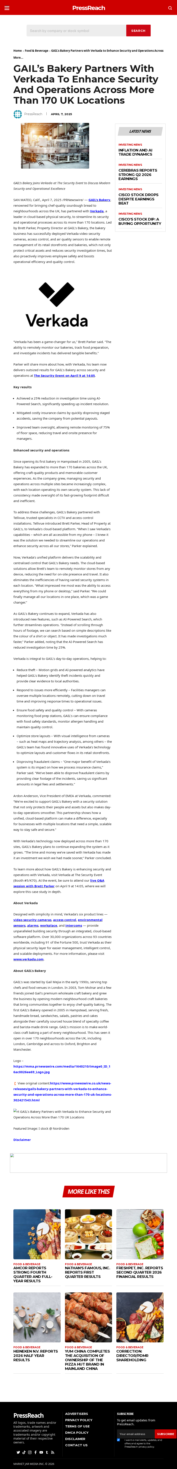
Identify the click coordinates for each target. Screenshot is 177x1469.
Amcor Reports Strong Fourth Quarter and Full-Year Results (32, 1274)
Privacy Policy (78, 1420)
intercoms (73, 925)
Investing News (130, 144)
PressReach (33, 114)
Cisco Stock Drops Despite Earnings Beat (138, 199)
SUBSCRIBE (165, 1434)
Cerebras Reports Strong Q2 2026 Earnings (138, 174)
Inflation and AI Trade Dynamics (135, 152)
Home (17, 51)
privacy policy (146, 1446)
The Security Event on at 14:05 (64, 375)
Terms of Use (77, 1426)
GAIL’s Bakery (99, 200)
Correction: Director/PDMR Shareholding (132, 1355)
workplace (48, 925)
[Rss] (53, 1452)
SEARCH (138, 31)
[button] (6, 6)
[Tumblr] (47, 1452)
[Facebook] (36, 1452)
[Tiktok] (24, 1452)
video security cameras (32, 920)
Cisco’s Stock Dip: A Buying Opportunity (140, 221)
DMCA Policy (76, 1433)
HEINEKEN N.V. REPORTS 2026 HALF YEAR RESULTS (35, 1355)
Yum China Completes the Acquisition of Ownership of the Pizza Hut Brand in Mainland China (87, 1360)
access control (64, 920)
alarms (32, 925)
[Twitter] (19, 1452)
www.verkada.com (28, 959)
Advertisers (76, 1414)
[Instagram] (30, 1452)
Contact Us (76, 1445)
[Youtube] (42, 1452)
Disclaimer (22, 1139)
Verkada (97, 211)
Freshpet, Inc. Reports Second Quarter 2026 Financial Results (139, 1272)
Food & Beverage (36, 51)
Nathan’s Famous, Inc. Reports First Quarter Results (87, 1272)
